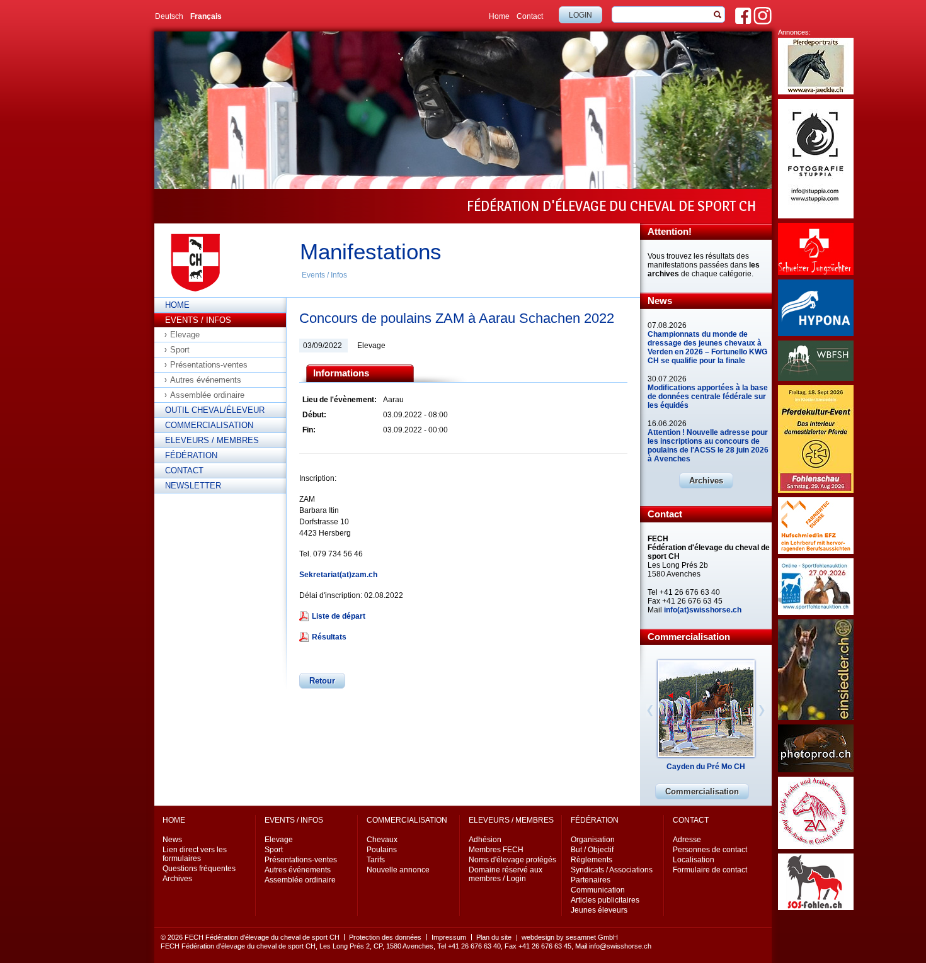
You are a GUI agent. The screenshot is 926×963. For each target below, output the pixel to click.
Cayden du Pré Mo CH (705, 766)
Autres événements (205, 380)
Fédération (191, 455)
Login (580, 15)
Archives (706, 480)
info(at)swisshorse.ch (702, 609)
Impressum (449, 937)
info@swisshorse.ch (620, 946)
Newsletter (193, 485)
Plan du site (494, 937)
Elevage (185, 334)
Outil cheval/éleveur (215, 410)
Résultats (329, 637)
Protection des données (385, 937)
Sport (180, 349)
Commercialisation (209, 425)
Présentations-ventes (209, 364)
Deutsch (169, 16)
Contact (530, 16)
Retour (322, 680)
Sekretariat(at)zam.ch (338, 574)
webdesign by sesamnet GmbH (570, 937)
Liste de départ (338, 616)
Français (206, 16)
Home (499, 16)
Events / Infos (324, 275)
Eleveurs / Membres (212, 440)
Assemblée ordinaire (207, 395)
